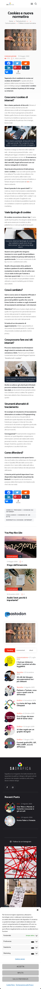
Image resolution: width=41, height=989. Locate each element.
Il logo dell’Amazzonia (17, 565)
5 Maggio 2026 (12, 561)
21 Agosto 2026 (26, 804)
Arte (18, 804)
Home (11, 21)
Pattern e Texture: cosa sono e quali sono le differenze (26, 692)
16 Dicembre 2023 (13, 594)
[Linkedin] (9, 68)
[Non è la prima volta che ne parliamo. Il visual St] (20, 895)
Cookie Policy (10, 985)
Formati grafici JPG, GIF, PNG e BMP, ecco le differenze (26, 745)
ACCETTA (20, 966)
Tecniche (20, 672)
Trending (10, 650)
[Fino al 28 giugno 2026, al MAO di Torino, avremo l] (20, 862)
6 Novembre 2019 (29, 700)
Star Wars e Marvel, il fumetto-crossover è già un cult (25, 809)
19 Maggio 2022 (23, 56)
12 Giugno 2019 (28, 726)
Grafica (19, 700)
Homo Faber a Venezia (26, 820)
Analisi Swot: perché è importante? (17, 599)
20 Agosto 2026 (26, 817)
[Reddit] (26, 63)
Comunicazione (10, 23)
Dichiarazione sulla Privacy (24, 985)
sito (28, 182)
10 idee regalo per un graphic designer (25, 731)
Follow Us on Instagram (22, 841)
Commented (20, 650)
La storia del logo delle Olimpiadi (26, 704)
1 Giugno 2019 (28, 739)
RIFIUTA (20, 973)
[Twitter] (17, 63)
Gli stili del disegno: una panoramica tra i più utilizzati (25, 679)
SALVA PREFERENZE (20, 979)
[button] (37, 910)
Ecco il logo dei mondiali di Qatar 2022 (25, 717)
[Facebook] (9, 63)
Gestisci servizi (20, 959)
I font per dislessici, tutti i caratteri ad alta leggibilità (26, 664)
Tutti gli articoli (21, 21)
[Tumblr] (26, 68)
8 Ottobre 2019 (28, 713)
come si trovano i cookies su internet (19, 510)
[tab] (10, 650)
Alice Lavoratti (20, 58)
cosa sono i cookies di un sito (18, 515)
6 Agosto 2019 (29, 687)
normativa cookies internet (19, 520)
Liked (31, 650)
